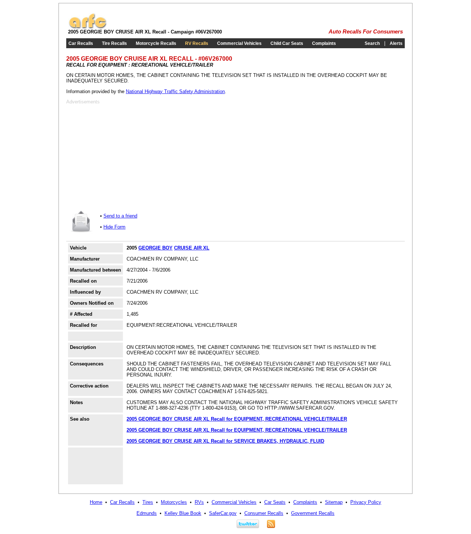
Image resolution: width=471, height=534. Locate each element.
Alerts (396, 43)
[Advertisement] (128, 156)
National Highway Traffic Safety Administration (175, 91)
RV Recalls (196, 43)
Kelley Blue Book (182, 513)
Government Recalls (312, 513)
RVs (199, 502)
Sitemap (334, 502)
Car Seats (275, 502)
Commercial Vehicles (239, 43)
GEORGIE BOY (155, 248)
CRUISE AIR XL (191, 248)
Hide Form (114, 227)
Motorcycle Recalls (156, 43)
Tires (147, 502)
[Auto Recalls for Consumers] (87, 27)
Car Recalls (80, 43)
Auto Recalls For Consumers (366, 32)
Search (372, 43)
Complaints (324, 43)
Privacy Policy (365, 502)
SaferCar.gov (223, 513)
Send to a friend (120, 216)
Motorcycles (174, 502)
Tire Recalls (114, 43)
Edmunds (147, 513)
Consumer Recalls (263, 513)
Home (96, 502)
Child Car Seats (286, 43)
